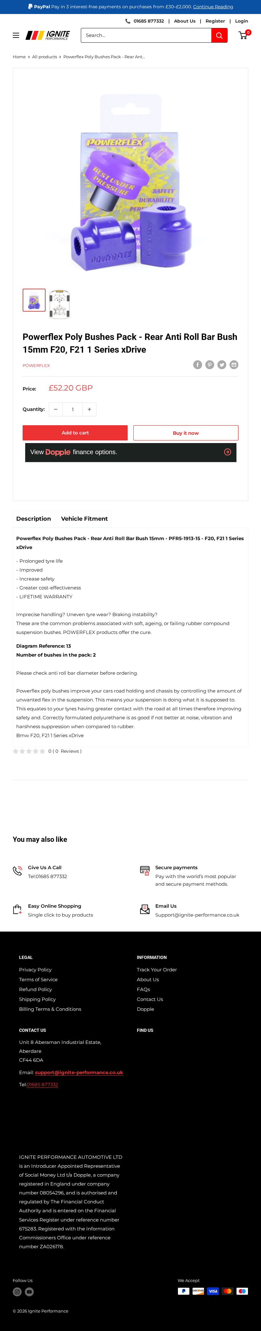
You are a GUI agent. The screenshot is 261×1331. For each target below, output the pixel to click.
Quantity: (34, 409)
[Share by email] (233, 364)
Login (241, 21)
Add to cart (75, 433)
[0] (243, 35)
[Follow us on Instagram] (17, 1291)
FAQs (143, 989)
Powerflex (36, 365)
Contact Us (150, 999)
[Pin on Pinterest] (209, 364)
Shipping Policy (37, 999)
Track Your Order (157, 970)
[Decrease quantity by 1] (55, 409)
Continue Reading (213, 7)
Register (215, 21)
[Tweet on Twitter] (221, 364)
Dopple (145, 1009)
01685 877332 (149, 21)
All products (44, 56)
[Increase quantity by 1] (89, 409)
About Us (184, 21)
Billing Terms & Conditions (50, 1009)
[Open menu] (16, 35)
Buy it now (186, 433)
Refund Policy (35, 989)
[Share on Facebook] (197, 364)
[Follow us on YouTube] (29, 1291)
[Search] (219, 35)
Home (19, 56)
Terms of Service (38, 979)
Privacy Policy (35, 970)
